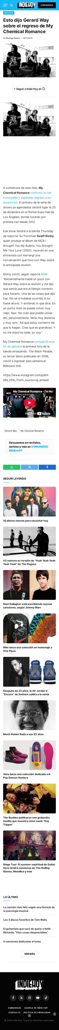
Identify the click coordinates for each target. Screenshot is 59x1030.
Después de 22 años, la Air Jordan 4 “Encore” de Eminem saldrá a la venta (26, 692)
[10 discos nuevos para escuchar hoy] (29, 502)
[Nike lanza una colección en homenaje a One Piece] (29, 628)
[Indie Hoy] (26, 5)
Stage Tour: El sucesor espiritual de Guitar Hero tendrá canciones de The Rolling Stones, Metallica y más (29, 868)
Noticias (8, 13)
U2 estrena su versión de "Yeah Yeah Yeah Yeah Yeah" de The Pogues (29, 562)
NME (44, 274)
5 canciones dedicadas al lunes (22, 941)
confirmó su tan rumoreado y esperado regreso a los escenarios (27, 197)
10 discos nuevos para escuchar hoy (25, 520)
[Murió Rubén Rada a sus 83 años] (29, 715)
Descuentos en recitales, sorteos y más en (28, 446)
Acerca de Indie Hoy (36, 1008)
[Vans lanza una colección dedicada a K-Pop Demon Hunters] (29, 755)
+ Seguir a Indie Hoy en (28, 88)
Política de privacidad (37, 1012)
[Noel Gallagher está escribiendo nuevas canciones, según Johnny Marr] (29, 585)
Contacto (14, 1012)
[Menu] (5, 5)
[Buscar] (11, 5)
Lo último (10, 897)
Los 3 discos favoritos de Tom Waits (25, 919)
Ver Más (29, 953)
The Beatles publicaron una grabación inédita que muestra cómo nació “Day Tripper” (26, 821)
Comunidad (47, 5)
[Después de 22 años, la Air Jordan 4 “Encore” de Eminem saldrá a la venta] (29, 672)
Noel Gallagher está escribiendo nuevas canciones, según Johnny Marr (27, 605)
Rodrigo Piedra (13, 38)
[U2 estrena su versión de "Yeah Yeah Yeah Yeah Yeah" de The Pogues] (29, 541)
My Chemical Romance (32, 431)
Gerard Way (11, 431)
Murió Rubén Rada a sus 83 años (23, 734)
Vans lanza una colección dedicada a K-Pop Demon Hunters (27, 776)
